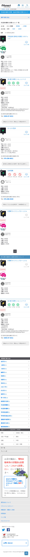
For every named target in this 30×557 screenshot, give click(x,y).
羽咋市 (4, 383)
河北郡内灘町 (5, 408)
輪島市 (4, 372)
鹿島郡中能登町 (6, 419)
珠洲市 (3, 376)
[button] (18, 6)
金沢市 (4, 361)
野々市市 (4, 397)
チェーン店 (4, 451)
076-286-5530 (8, 199)
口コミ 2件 (26, 85)
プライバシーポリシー (7, 506)
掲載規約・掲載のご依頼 (7, 509)
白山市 (4, 390)
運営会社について (6, 502)
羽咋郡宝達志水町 (6, 415)
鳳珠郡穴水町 (5, 423)
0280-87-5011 (8, 116)
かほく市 (4, 386)
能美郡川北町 (5, 401)
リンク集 (3, 517)
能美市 (4, 394)
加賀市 (4, 379)
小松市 (4, 368)
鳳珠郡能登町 (5, 426)
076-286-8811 (8, 158)
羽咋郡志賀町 (5, 412)
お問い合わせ (8, 543)
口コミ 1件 (26, 134)
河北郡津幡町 (5, 405)
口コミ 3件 (26, 44)
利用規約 (3, 513)
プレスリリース (5, 521)
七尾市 (4, 365)
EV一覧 (3, 447)
